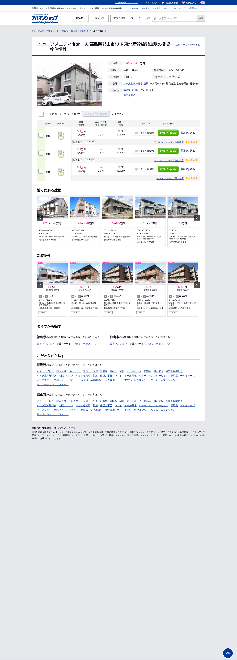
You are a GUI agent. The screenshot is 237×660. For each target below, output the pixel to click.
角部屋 (147, 371)
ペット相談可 (83, 375)
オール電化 (130, 375)
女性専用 (110, 380)
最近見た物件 (172, 3)
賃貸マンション (45, 343)
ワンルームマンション (163, 380)
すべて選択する (53, 114)
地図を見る (129, 95)
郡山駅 (83, 31)
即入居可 (61, 371)
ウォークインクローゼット (153, 375)
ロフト (118, 375)
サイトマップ (179, 8)
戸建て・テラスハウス (85, 343)
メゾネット (72, 380)
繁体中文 (156, 8)
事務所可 (59, 380)
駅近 (122, 371)
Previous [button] (40, 217)
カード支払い (124, 380)
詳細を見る (188, 132)
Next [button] (197, 217)
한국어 (167, 8)
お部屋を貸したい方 (196, 8)
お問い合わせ (168, 132)
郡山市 (74, 31)
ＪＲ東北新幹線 (131, 83)
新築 (95, 375)
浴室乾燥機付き (174, 371)
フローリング (90, 371)
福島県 (65, 31)
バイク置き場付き (46, 375)
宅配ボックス (66, 375)
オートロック (134, 371)
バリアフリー (44, 380)
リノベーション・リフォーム (53, 384)
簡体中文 (145, 8)
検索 (200, 18)
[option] (52, 221)
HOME (79, 18)
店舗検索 (99, 18)
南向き (113, 371)
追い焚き (158, 371)
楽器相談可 (96, 380)
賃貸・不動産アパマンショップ (45, 31)
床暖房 (84, 380)
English (135, 8)
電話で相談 (119, 18)
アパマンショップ (169, 142)
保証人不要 (106, 375)
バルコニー (75, 371)
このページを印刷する (188, 44)
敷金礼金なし (141, 380)
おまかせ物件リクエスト (126, 2)
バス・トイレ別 (45, 371)
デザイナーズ (187, 375)
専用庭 (174, 375)
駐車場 (103, 371)
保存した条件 (151, 3)
